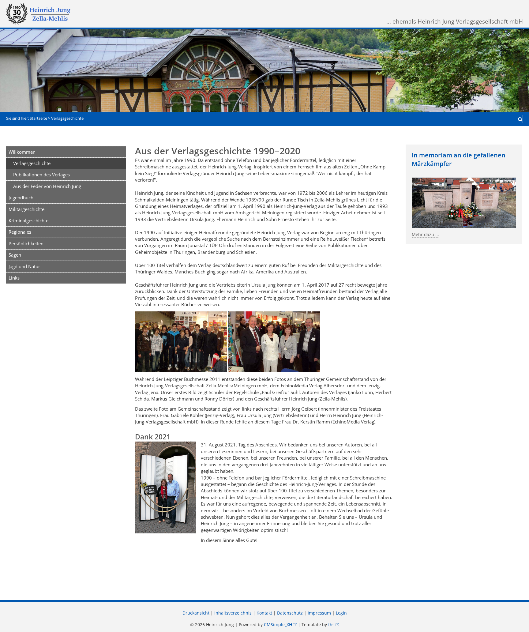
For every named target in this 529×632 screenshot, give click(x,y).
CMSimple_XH (278, 624)
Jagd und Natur (24, 266)
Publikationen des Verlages (41, 174)
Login (341, 613)
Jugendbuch (21, 197)
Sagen (15, 255)
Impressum (319, 613)
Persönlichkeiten (26, 243)
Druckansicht (195, 613)
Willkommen (22, 152)
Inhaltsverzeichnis (233, 613)
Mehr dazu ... (425, 234)
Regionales (20, 232)
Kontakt (264, 613)
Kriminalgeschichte (28, 220)
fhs (331, 624)
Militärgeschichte (26, 209)
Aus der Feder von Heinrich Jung (47, 186)
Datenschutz (290, 613)
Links (14, 278)
